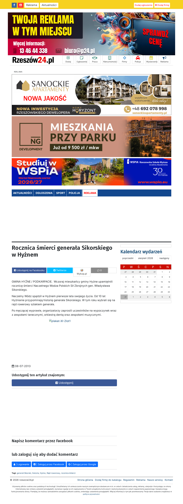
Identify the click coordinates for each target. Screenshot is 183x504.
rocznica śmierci (68, 473)
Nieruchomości (110, 61)
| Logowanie (22, 464)
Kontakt (169, 479)
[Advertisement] (91, 220)
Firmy (124, 61)
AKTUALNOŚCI (22, 192)
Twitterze (60, 270)
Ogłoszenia (82, 61)
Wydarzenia (151, 61)
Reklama (31, 5)
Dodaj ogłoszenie (143, 5)
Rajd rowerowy (53, 473)
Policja (138, 61)
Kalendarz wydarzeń (141, 251)
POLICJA (74, 192)
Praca (95, 61)
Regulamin (128, 479)
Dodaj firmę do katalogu (108, 479)
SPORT (60, 192)
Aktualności (49, 5)
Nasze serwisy (155, 479)
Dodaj (68, 61)
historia (35, 473)
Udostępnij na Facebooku (30, 270)
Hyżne (43, 473)
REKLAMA (90, 192)
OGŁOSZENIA (44, 192)
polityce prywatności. (91, 494)
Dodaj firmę (163, 5)
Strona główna (85, 479)
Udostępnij (65, 382)
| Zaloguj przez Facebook (50, 464)
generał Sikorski (24, 473)
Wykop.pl (82, 273)
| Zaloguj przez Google (83, 464)
